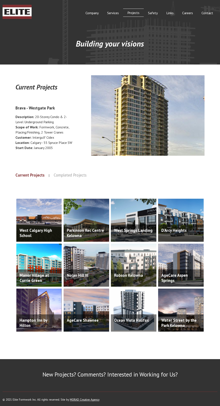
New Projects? (59, 374)
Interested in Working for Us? (142, 374)
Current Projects (29, 175)
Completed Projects (70, 175)
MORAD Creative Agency (84, 399)
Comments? (92, 374)
